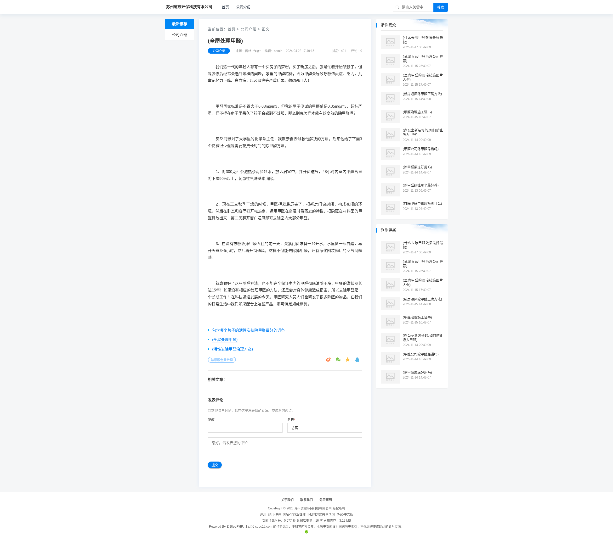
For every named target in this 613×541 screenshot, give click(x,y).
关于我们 (287, 500)
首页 (225, 7)
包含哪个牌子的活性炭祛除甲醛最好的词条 (248, 330)
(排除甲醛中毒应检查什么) (422, 203)
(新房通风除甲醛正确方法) (422, 94)
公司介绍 (243, 7)
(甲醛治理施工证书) (417, 112)
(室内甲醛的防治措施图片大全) (423, 77)
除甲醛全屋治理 (222, 360)
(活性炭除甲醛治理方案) (232, 349)
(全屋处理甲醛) (225, 340)
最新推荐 (179, 24)
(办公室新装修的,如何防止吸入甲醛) (423, 132)
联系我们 (306, 500)
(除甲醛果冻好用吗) (417, 167)
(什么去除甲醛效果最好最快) (423, 40)
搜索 (440, 7)
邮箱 (211, 420)
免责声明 (325, 500)
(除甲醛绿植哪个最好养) (421, 185)
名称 (291, 420)
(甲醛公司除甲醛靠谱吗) (421, 149)
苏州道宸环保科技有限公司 (313, 508)
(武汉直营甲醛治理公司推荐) (423, 59)
